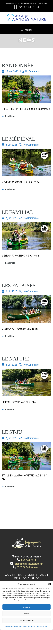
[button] (49, 584)
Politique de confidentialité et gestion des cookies (20, 626)
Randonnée (18, 65)
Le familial (17, 212)
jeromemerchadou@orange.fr (28, 563)
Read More (10, 116)
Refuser (26, 614)
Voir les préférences (26, 620)
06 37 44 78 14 (28, 7)
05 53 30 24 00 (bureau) (28, 567)
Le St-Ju (12, 432)
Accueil (28, 29)
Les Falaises (18, 285)
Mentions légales (42, 626)
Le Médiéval (18, 139)
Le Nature (15, 359)
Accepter (26, 607)
